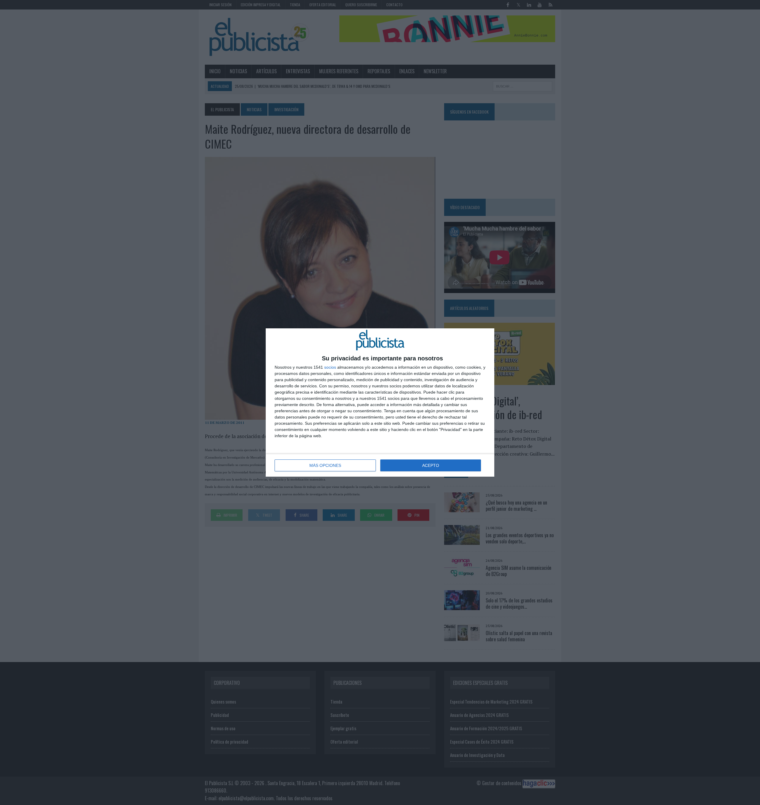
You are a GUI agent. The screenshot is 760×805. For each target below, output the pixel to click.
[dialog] (380, 402)
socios (330, 367)
